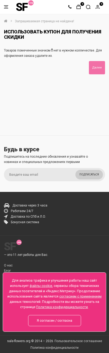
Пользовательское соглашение (78, 341)
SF (22, 7)
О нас (8, 265)
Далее (97, 67)
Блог (7, 271)
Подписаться (89, 174)
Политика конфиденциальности (54, 348)
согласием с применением (80, 296)
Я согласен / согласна (54, 320)
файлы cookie (41, 286)
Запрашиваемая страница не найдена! (44, 21)
